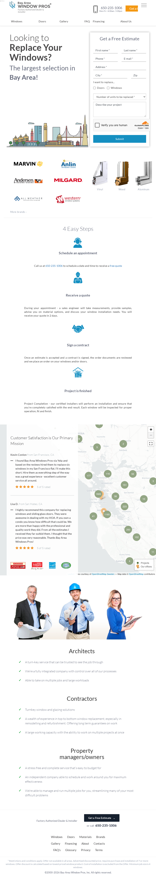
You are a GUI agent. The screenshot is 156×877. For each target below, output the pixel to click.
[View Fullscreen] (151, 443)
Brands (100, 837)
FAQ (87, 21)
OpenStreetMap (136, 573)
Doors (42, 21)
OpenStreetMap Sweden (103, 573)
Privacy (86, 850)
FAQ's (57, 850)
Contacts (99, 843)
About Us (125, 21)
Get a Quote (137, 8)
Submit (119, 138)
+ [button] (151, 429)
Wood (122, 189)
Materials (85, 837)
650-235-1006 (54, 265)
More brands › (18, 211)
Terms (99, 850)
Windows (16, 21)
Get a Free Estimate (101, 817)
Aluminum (143, 189)
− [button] (151, 435)
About (85, 843)
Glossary (70, 850)
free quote (116, 265)
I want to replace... (104, 82)
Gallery (64, 21)
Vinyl (100, 189)
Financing (98, 21)
